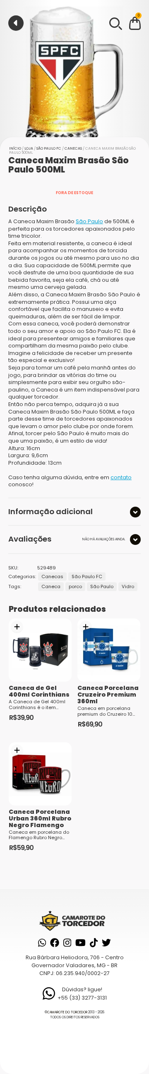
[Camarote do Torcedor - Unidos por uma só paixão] (74, 920)
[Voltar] (16, 23)
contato (121, 477)
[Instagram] (67, 942)
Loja (28, 148)
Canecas (73, 148)
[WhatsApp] (42, 942)
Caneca (50, 586)
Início (15, 148)
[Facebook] (54, 942)
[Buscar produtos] (115, 23)
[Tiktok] (94, 942)
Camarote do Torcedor (67, 1012)
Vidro (128, 586)
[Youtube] (80, 942)
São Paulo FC (48, 148)
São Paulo (89, 221)
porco (75, 586)
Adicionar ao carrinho (17, 627)
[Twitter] (106, 942)
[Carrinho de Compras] (135, 25)
